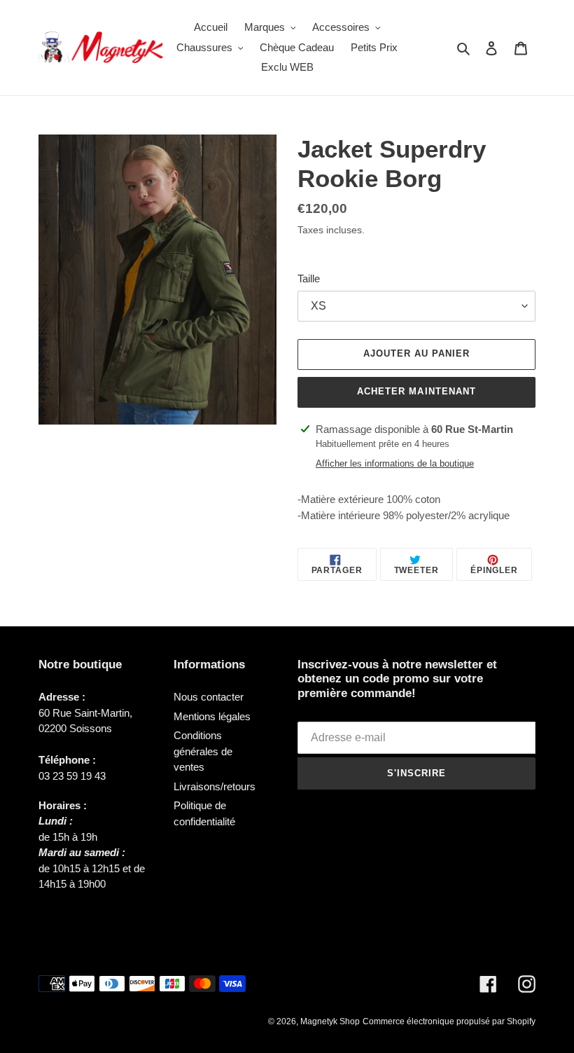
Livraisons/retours (214, 786)
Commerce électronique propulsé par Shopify (449, 1021)
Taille (309, 278)
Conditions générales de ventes (203, 751)
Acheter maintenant (416, 391)
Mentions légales (212, 716)
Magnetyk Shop (330, 1021)
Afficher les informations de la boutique (395, 463)
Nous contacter (209, 697)
